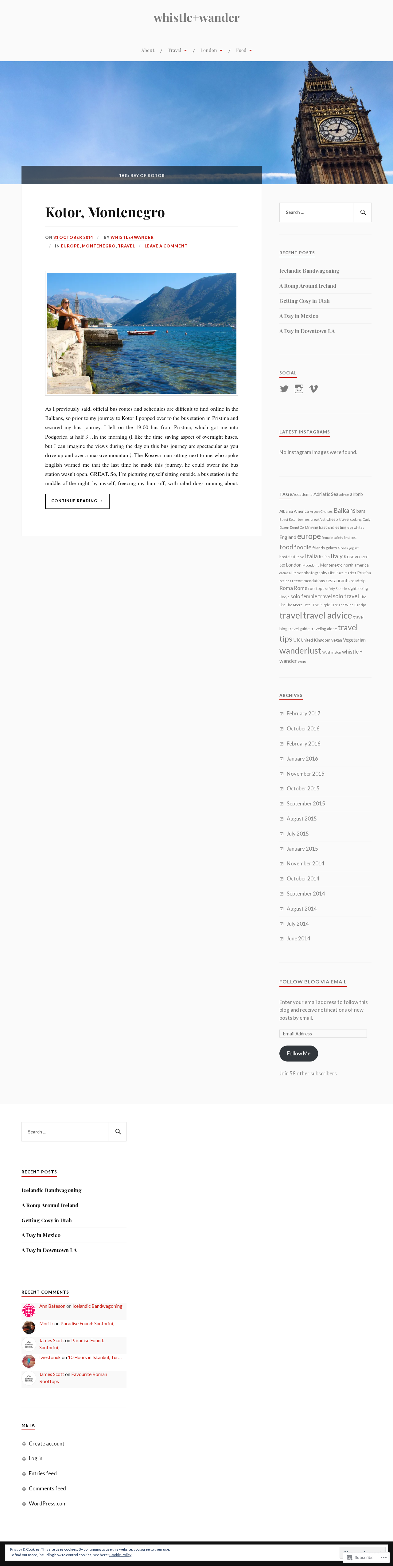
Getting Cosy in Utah (304, 300)
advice (344, 494)
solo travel (346, 596)
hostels (285, 556)
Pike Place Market (342, 573)
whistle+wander (197, 17)
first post (350, 538)
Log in (35, 1458)
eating (340, 527)
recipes (285, 581)
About (147, 50)
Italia (311, 556)
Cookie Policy (120, 1554)
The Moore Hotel (299, 605)
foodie (303, 547)
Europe (70, 245)
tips (363, 605)
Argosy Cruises (321, 511)
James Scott (51, 1340)
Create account (46, 1443)
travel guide (298, 628)
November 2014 (306, 863)
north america (356, 565)
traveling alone (323, 628)
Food (241, 50)
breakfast (317, 519)
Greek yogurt (348, 548)
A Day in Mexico (298, 315)
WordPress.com (48, 1503)
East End (326, 527)
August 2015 (302, 818)
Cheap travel (337, 519)
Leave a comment (166, 245)
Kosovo (352, 556)
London (208, 50)
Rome (300, 588)
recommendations (308, 580)
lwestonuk (50, 1357)
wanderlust (300, 650)
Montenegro (99, 245)
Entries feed (43, 1473)
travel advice (327, 615)
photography (315, 572)
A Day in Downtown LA (307, 330)
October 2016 (303, 728)
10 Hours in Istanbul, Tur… (95, 1357)
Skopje (284, 597)
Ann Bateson (52, 1306)
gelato (331, 547)
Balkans (344, 510)
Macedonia (310, 565)
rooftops (316, 588)
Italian (324, 556)
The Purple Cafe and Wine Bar (336, 605)
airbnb (356, 494)
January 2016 (302, 758)
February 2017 (304, 713)
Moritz (46, 1323)
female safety (332, 538)
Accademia (302, 494)
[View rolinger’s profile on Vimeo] (315, 389)
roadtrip (358, 580)
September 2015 (306, 803)
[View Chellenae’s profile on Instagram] (300, 389)
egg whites (355, 527)
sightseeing (358, 588)
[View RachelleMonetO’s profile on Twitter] (285, 389)
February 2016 (304, 743)
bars (360, 511)
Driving (311, 527)
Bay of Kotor (288, 519)
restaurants (338, 580)
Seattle (341, 589)
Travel (174, 50)
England (287, 537)
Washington (331, 652)
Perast (298, 573)
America (301, 511)
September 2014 (306, 893)
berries (303, 519)
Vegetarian (354, 640)
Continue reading (71, 502)
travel (290, 615)
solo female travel (311, 596)
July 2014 (298, 923)
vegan (336, 640)
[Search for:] (325, 212)
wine (302, 661)
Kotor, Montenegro (105, 212)
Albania (286, 511)
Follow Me (298, 1053)
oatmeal (285, 573)
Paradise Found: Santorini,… (88, 1323)
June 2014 (298, 938)
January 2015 (302, 848)
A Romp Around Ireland (307, 285)
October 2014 (303, 878)
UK (296, 640)
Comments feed (47, 1488)
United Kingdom (315, 640)
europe (309, 536)
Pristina (364, 572)
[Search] (362, 212)
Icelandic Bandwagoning (309, 270)
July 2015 (298, 833)
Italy (337, 556)
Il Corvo (298, 557)
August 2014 (302, 908)
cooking (356, 519)
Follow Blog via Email (313, 981)
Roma (286, 588)
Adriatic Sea (325, 494)
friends (319, 547)
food (286, 547)
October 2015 (303, 788)
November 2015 (306, 773)
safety (330, 589)
